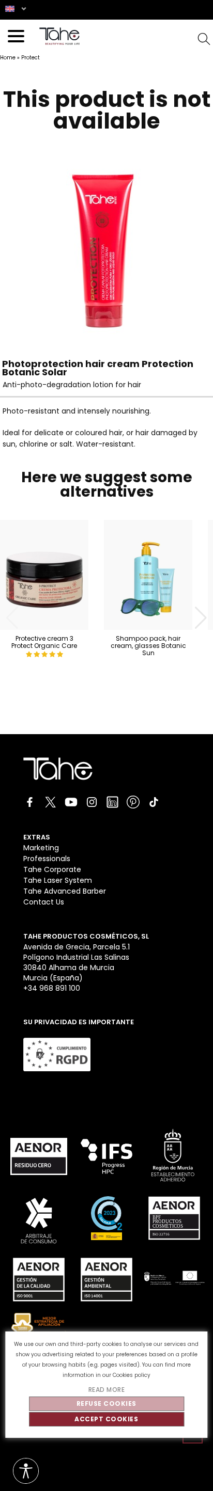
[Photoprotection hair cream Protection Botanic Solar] (103, 339)
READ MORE (106, 1389)
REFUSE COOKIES (106, 1403)
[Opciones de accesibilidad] (26, 1471)
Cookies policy (131, 1375)
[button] (201, 618)
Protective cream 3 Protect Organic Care (44, 642)
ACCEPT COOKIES (106, 1419)
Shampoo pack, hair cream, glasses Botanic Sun (148, 645)
